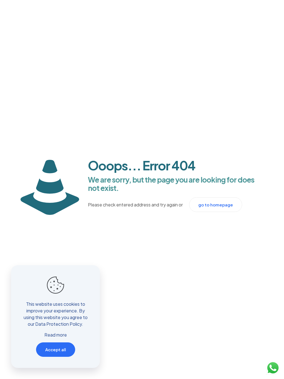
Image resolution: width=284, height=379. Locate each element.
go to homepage (215, 204)
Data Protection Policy (58, 324)
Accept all (55, 349)
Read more (55, 335)
